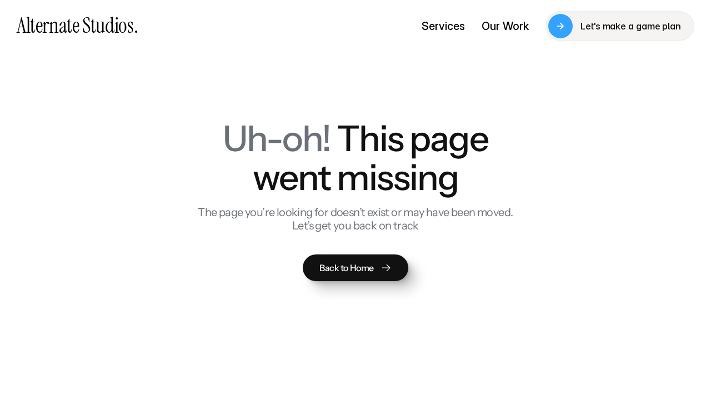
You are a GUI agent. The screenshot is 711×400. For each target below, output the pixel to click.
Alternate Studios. (77, 25)
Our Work (505, 26)
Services (443, 26)
